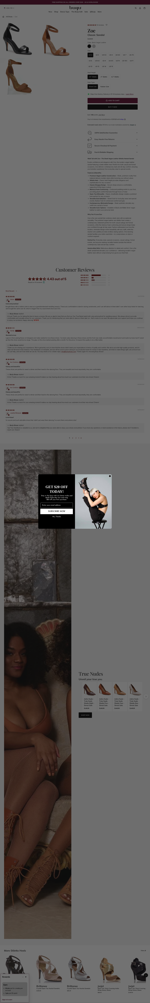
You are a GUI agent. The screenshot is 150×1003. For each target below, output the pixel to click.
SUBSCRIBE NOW (56, 511)
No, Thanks (56, 517)
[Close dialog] (110, 476)
